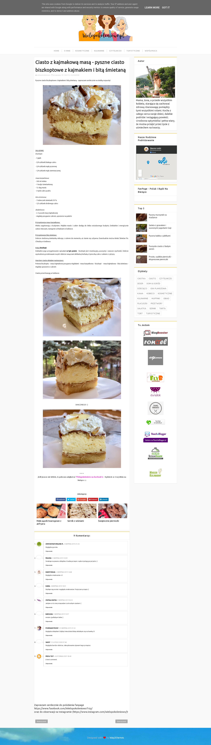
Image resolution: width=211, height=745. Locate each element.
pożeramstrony (52, 628)
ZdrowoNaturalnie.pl (54, 544)
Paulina (48, 558)
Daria (48, 586)
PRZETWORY (156, 303)
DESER (140, 283)
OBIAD (166, 298)
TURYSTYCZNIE (153, 313)
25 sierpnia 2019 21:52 (67, 628)
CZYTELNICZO (165, 278)
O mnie (67, 51)
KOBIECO (151, 293)
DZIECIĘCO (142, 288)
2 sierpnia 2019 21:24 (71, 544)
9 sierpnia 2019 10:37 (61, 614)
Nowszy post (41, 721)
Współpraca (151, 51)
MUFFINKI (156, 298)
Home (56, 51)
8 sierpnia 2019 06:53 (65, 600)
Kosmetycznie (82, 51)
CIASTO (67, 75)
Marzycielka (51, 572)
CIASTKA (141, 278)
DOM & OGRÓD (153, 283)
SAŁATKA (141, 308)
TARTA (162, 308)
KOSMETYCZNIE (165, 293)
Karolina (49, 614)
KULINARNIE (75, 75)
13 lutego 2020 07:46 (59, 642)
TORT (140, 313)
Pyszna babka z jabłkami (159, 236)
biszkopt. (43, 248)
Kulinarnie (99, 51)
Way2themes (117, 737)
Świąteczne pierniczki (108, 521)
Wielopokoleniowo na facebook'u (89, 476)
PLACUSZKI (142, 303)
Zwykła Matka (51, 600)
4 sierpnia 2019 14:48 (64, 572)
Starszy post (121, 721)
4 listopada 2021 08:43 (62, 656)
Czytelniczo (115, 51)
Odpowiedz (49, 551)
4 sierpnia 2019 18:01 (58, 586)
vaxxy (48, 642)
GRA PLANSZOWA (158, 288)
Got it (166, 7)
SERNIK (152, 308)
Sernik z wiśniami (75, 521)
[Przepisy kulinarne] (155, 477)
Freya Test (50, 656)
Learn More (152, 7)
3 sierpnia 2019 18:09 (60, 558)
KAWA (140, 293)
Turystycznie (133, 51)
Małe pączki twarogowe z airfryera (49, 522)
